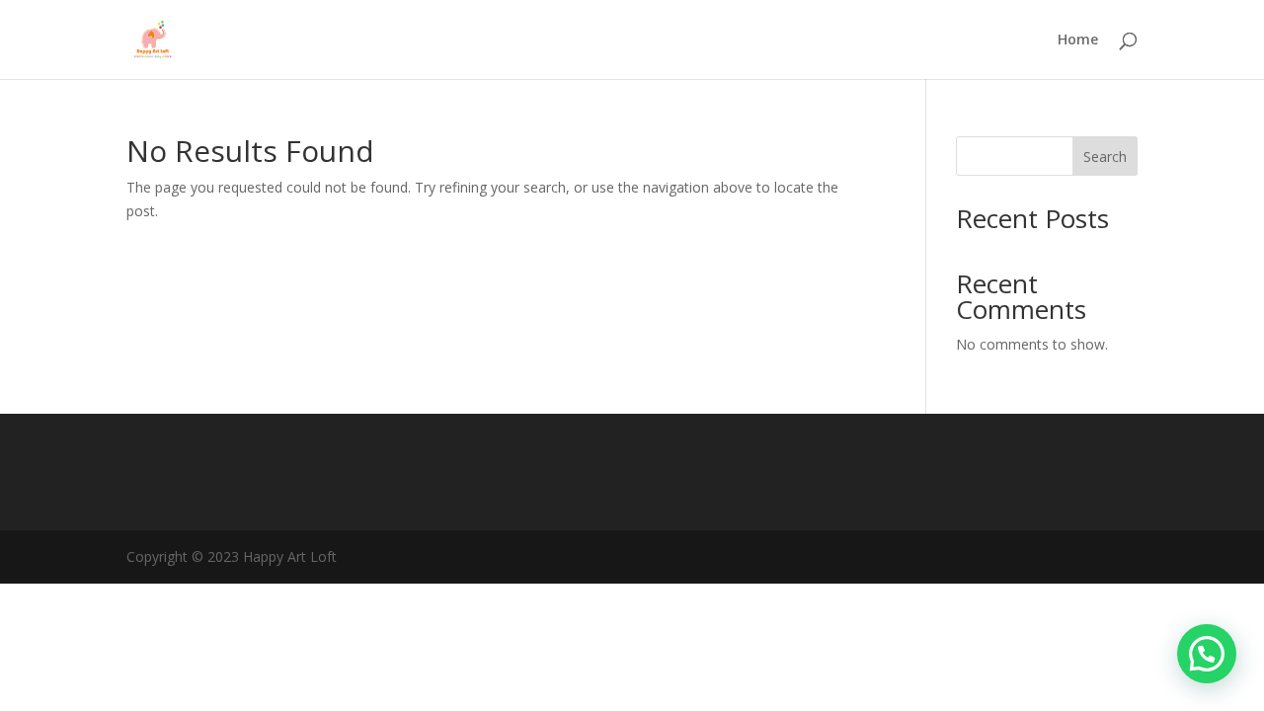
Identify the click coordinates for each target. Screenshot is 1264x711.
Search (1105, 156)
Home (1078, 40)
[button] (1206, 653)
